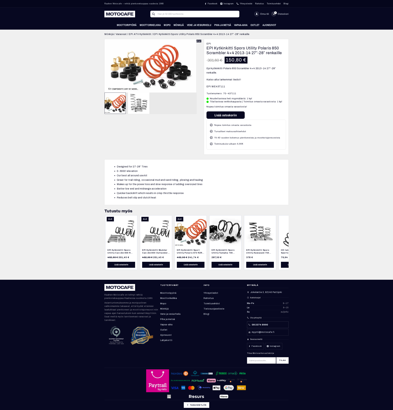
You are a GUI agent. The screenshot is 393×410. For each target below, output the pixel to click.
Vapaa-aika (240, 25)
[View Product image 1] (115, 103)
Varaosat (121, 34)
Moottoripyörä (127, 25)
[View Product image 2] (138, 103)
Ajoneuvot (269, 25)
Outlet (255, 25)
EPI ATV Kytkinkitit (140, 34)
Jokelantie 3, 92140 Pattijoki (266, 292)
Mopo (167, 25)
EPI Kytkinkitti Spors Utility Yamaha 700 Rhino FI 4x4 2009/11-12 (225, 253)
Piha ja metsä (222, 25)
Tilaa (282, 360)
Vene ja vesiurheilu (199, 25)
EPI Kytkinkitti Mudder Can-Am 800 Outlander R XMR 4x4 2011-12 (155, 253)
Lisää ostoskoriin (225, 115)
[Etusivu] (119, 14)
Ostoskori (283, 14)
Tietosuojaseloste (214, 309)
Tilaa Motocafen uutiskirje (260, 353)
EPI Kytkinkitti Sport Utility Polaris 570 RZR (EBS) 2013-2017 (189, 253)
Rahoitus (209, 298)
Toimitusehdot (212, 303)
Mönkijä (179, 25)
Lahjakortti (166, 340)
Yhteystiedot (211, 293)
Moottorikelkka (150, 25)
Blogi (206, 314)
